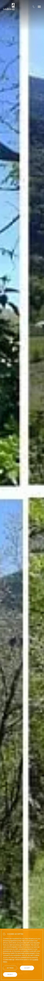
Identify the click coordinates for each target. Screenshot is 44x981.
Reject (10, 974)
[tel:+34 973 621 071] (33, 6)
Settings (10, 968)
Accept (27, 968)
